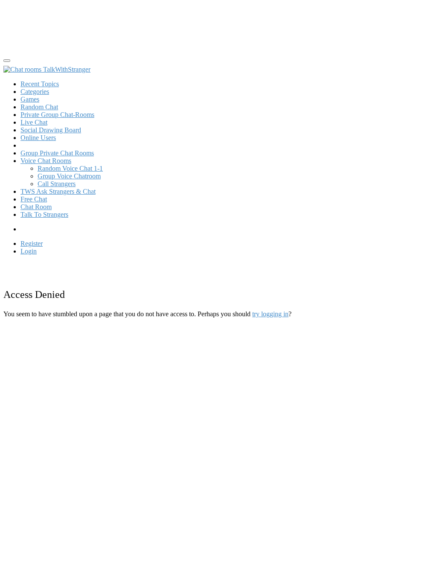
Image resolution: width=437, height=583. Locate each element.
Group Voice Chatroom (69, 176)
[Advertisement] (71, 24)
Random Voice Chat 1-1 (70, 168)
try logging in (270, 314)
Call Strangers (57, 183)
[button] (45, 160)
